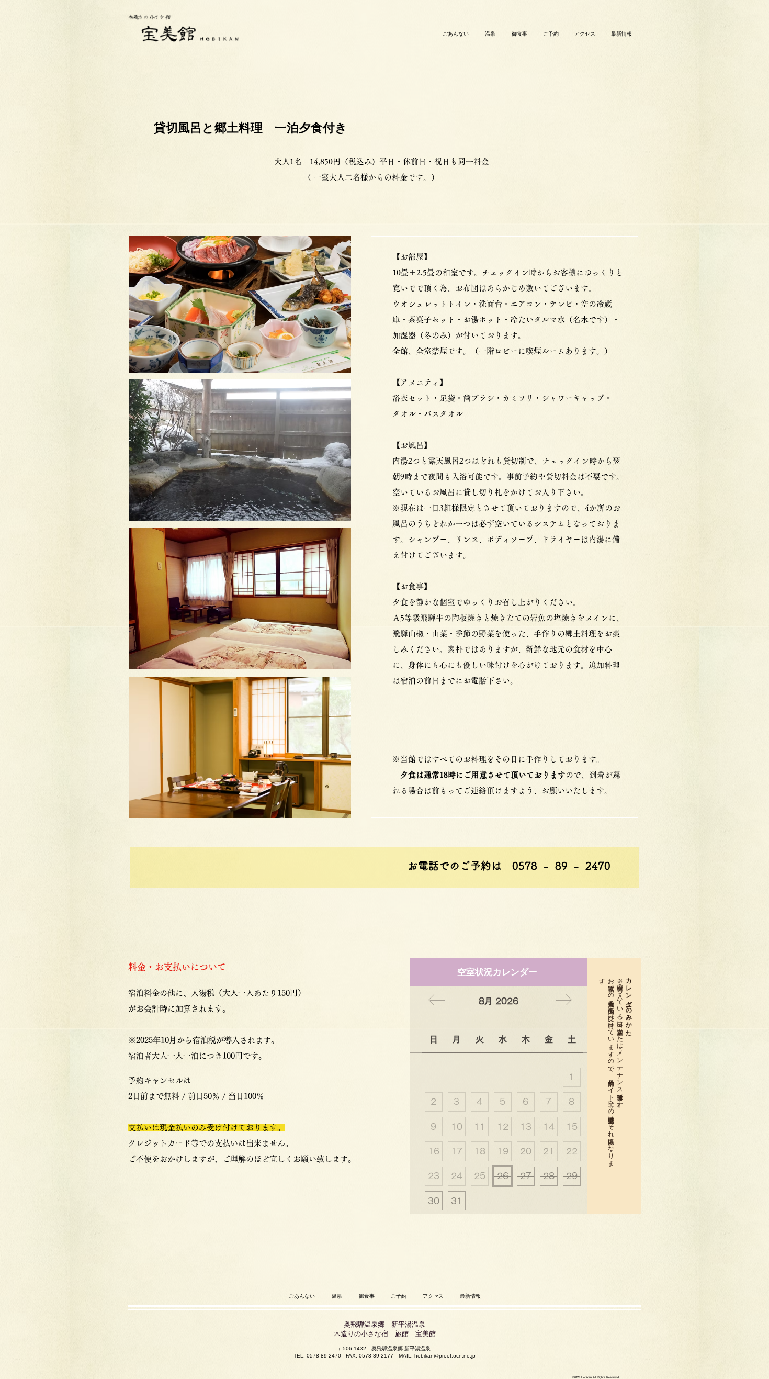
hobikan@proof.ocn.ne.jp (445, 1356)
